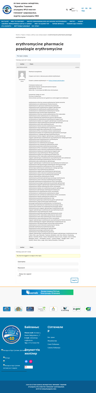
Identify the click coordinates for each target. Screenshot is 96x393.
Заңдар (80, 21)
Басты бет (5, 21)
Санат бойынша (53, 344)
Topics (23, 35)
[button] (67, 9)
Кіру (83, 11)
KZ (83, 8)
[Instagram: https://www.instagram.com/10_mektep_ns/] (30, 361)
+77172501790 (33, 343)
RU (86, 8)
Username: (22, 261)
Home (18, 35)
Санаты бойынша (54, 348)
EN (90, 8)
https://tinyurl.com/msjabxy (56, 80)
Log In (74, 280)
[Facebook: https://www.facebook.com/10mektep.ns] (26, 361)
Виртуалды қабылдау (22, 26)
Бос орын (51, 337)
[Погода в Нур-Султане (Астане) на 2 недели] (14, 366)
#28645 (77, 67)
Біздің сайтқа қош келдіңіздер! (37, 35)
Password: (21, 268)
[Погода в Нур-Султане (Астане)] (13, 350)
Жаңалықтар (52, 341)
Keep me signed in (25, 274)
